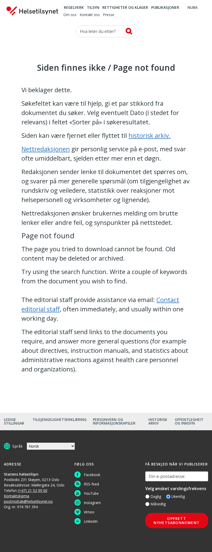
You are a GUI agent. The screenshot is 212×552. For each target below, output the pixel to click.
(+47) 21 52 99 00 (32, 490)
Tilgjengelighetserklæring (60, 419)
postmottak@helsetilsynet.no (28, 501)
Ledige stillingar (14, 421)
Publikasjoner (165, 8)
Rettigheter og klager (125, 8)
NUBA (192, 8)
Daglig (155, 496)
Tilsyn (93, 8)
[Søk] (129, 31)
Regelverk (74, 8)
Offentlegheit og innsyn (189, 421)
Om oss (70, 15)
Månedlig (158, 503)
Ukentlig (178, 496)
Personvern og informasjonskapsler (114, 421)
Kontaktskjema (16, 495)
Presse (108, 15)
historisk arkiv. (149, 135)
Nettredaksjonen (45, 149)
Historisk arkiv (157, 421)
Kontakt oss (90, 15)
